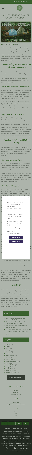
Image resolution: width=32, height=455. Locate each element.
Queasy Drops (16, 241)
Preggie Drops (16, 237)
